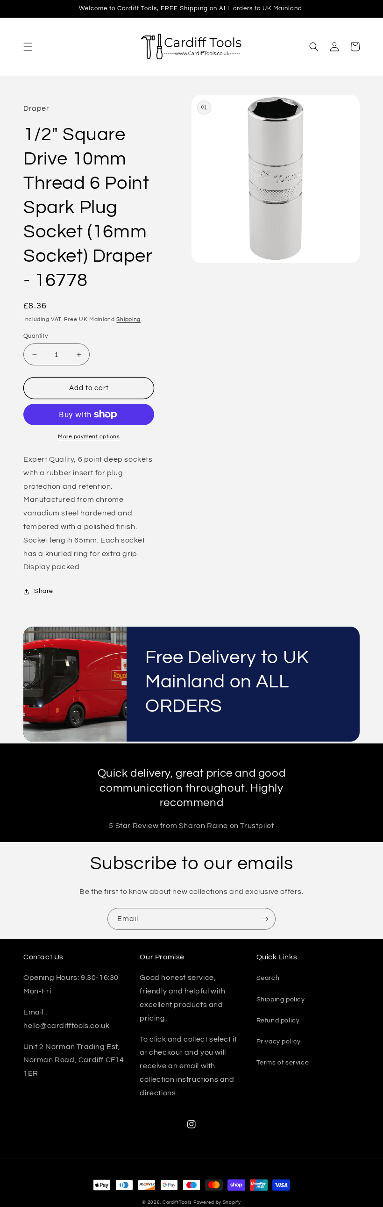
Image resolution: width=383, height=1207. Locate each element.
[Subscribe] (265, 919)
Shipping (128, 319)
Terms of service (282, 1062)
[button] (28, 46)
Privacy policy (278, 1041)
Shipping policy (280, 999)
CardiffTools (177, 1202)
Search (268, 978)
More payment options (89, 437)
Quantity (35, 336)
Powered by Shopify (217, 1202)
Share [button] (43, 591)
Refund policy (278, 1020)
